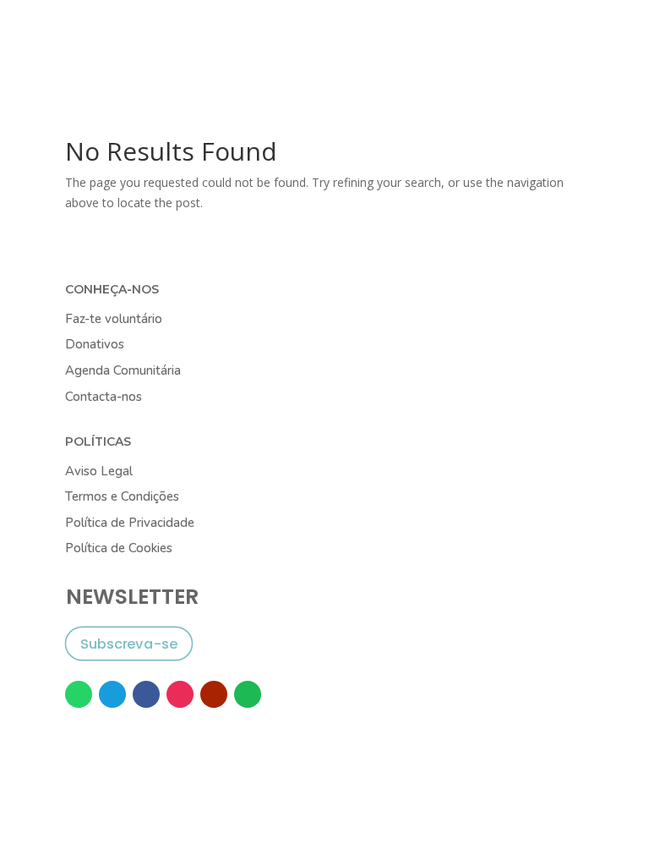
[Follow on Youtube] (213, 694)
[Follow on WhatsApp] (78, 694)
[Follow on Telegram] (112, 694)
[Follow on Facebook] (146, 694)
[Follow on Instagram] (180, 694)
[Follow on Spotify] (247, 694)
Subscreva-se (128, 644)
